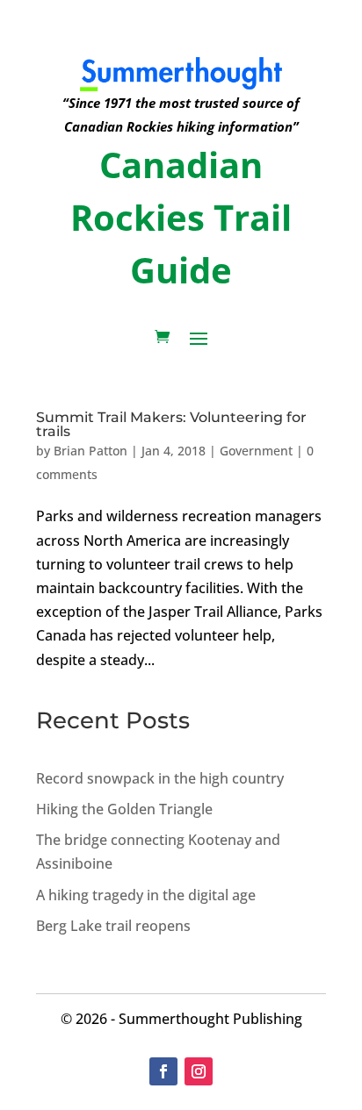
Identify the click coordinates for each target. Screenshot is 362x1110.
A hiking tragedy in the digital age (146, 895)
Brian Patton (90, 450)
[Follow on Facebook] (163, 1071)
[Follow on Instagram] (199, 1071)
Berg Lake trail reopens (113, 925)
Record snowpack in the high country (160, 778)
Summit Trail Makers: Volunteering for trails (171, 424)
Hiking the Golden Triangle (124, 809)
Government (256, 450)
